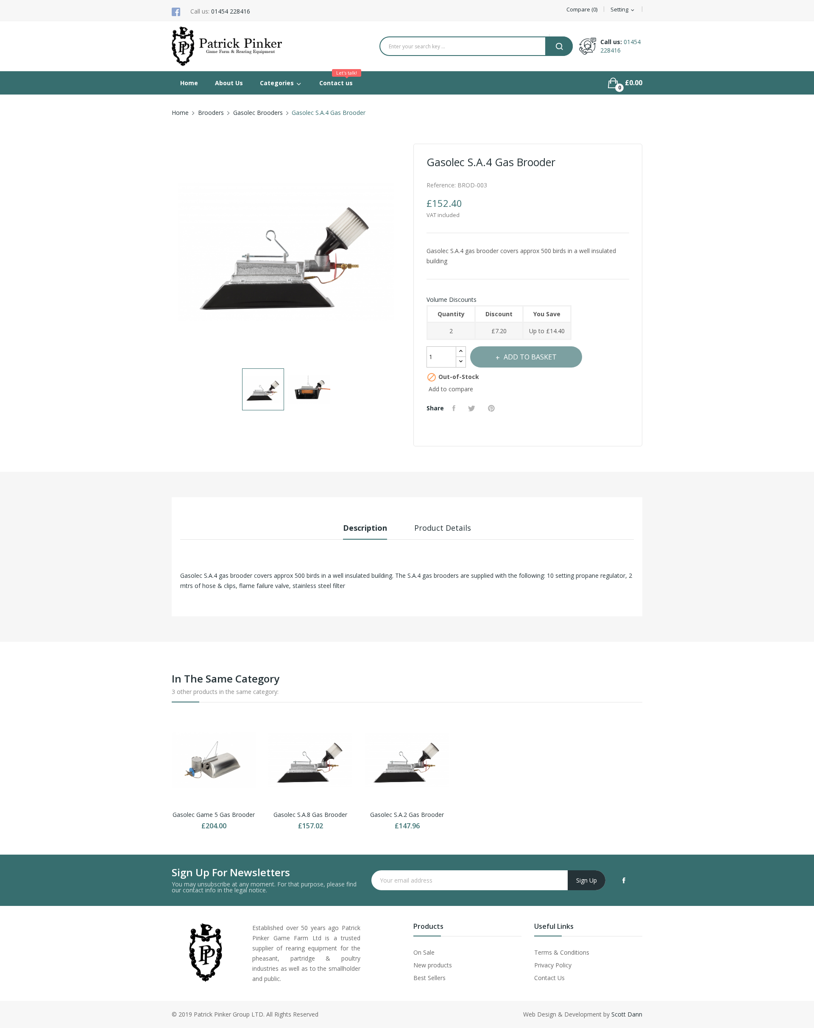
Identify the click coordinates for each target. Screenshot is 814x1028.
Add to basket (530, 357)
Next (400, 253)
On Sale (424, 952)
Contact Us (549, 978)
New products (432, 965)
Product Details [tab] (442, 528)
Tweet (473, 408)
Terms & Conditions (561, 952)
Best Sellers (429, 978)
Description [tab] (365, 528)
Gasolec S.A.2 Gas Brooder (407, 815)
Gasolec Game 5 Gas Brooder (214, 815)
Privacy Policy (552, 965)
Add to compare (451, 389)
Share (455, 408)
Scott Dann (626, 1014)
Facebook (623, 880)
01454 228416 (230, 11)
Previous (171, 253)
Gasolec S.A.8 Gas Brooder (310, 815)
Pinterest (492, 408)
